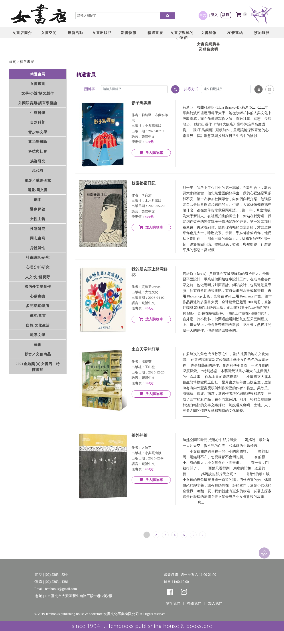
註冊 (225, 15)
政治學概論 (37, 141)
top (264, 553)
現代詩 (37, 170)
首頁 (12, 62)
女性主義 (37, 219)
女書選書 (37, 84)
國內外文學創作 (38, 286)
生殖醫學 (37, 113)
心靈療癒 (37, 296)
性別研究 (37, 229)
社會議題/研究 (38, 257)
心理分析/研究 (38, 267)
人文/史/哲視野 (37, 277)
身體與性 (37, 248)
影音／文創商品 (38, 354)
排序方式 (191, 89)
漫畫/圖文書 (38, 190)
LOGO (39, 14)
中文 (203, 15)
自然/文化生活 (38, 325)
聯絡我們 (194, 603)
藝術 (37, 344)
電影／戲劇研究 (38, 180)
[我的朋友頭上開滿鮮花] (103, 299)
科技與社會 (37, 151)
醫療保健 (37, 209)
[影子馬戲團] (103, 133)
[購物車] (239, 15)
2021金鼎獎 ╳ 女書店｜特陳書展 (38, 366)
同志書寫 (37, 238)
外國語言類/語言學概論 (37, 103)
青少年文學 (37, 132)
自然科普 (37, 122)
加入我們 (215, 603)
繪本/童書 (38, 315)
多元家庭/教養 (38, 306)
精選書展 (27, 62)
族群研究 (37, 161)
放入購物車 (154, 152)
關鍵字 (89, 89)
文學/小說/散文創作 (38, 93)
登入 (214, 15)
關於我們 (173, 603)
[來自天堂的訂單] (103, 380)
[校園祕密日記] (103, 213)
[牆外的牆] (103, 466)
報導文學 (37, 335)
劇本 (37, 199)
